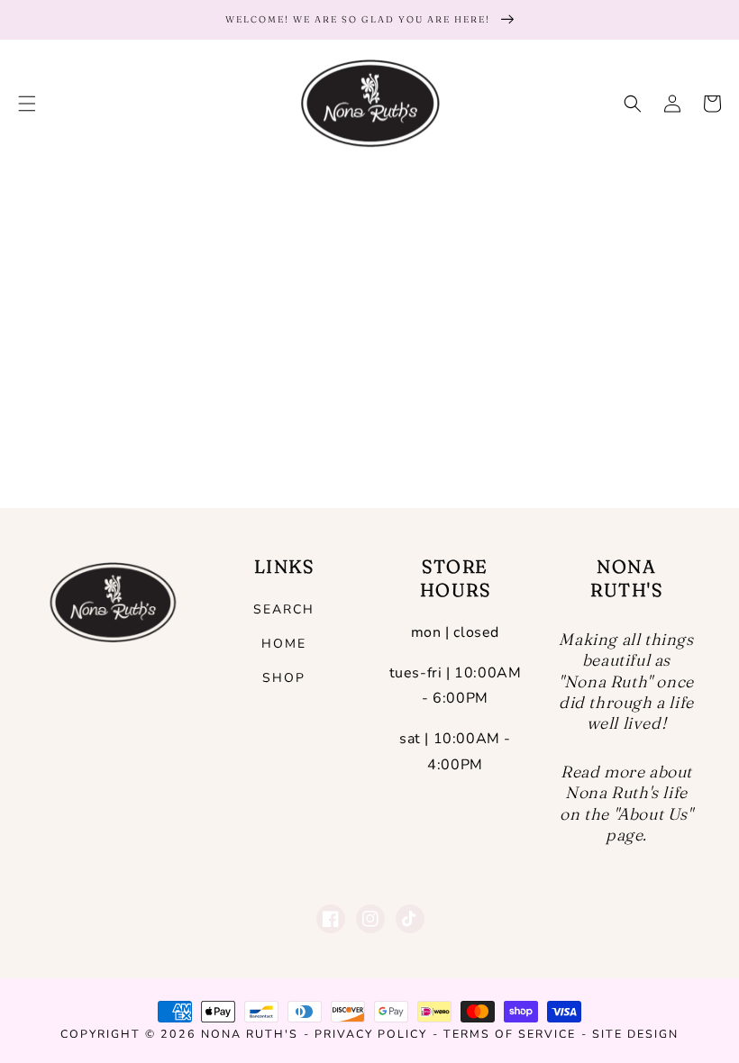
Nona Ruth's (249, 1033)
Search (284, 609)
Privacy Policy (371, 1033)
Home (283, 643)
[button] (27, 103)
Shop (284, 677)
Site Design (635, 1033)
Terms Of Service (509, 1033)
